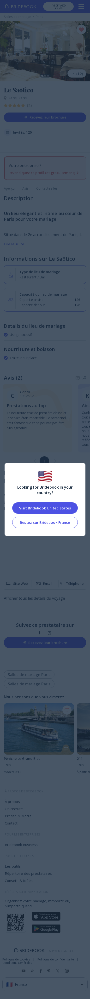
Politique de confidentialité (55, 959)
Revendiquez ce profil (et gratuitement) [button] (42, 172)
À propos (12, 801)
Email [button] (47, 583)
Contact (11, 823)
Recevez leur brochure (48, 117)
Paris (13, 98)
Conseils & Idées (19, 880)
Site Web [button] (20, 583)
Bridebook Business (21, 844)
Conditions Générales (17, 962)
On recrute (14, 808)
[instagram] (49, 633)
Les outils (13, 866)
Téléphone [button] (75, 583)
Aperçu (9, 188)
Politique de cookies (16, 959)
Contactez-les (47, 188)
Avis (25, 188)
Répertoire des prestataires (28, 873)
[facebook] (39, 633)
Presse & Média (18, 815)
